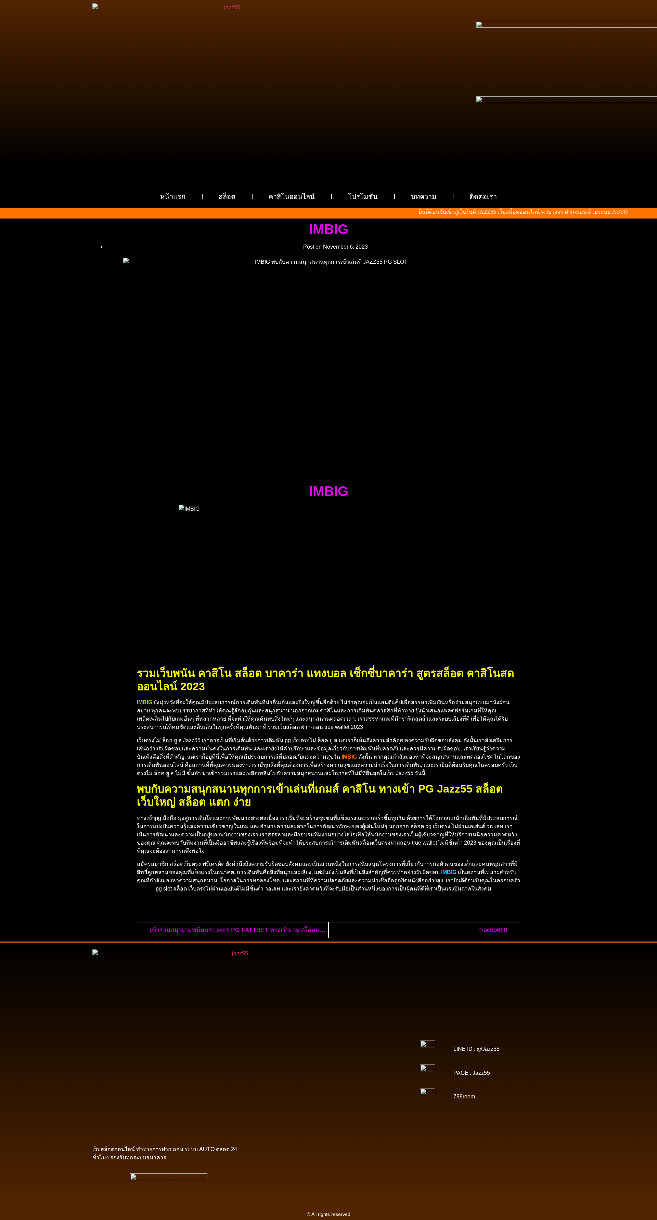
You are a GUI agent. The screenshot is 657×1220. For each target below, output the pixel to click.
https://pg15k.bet (273, 1039)
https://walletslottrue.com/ (286, 1116)
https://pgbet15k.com (328, 1044)
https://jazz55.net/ (380, 1078)
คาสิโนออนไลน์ (292, 196)
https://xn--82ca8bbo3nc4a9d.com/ (355, 1102)
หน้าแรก (172, 196)
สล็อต (227, 196)
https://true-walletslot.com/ (316, 1121)
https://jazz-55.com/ (296, 1092)
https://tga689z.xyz (370, 1030)
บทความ (423, 196)
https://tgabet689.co (376, 1111)
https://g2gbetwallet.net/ (290, 1102)
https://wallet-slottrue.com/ (343, 1116)
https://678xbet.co (323, 1063)
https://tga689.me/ (375, 1106)
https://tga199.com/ (325, 1073)
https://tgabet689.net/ (330, 1111)
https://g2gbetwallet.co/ (287, 1106)
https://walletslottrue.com (288, 1082)
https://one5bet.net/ (371, 1068)
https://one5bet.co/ (282, 1073)
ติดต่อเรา (483, 196)
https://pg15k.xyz (348, 1039)
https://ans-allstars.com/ (370, 1063)
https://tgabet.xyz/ (331, 1054)
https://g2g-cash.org (328, 1034)
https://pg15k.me (310, 1039)
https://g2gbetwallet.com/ (357, 1097)
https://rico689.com (284, 1034)
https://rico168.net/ (285, 1068)
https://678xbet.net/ (282, 1063)
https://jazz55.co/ (378, 1092)
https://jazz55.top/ (358, 1087)
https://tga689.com (333, 1106)
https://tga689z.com (287, 1030)
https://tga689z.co (329, 1030)
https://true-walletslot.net (284, 1078)
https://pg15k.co (385, 1039)
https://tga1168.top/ (329, 1058)
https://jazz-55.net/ (339, 1092)
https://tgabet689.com (282, 1111)
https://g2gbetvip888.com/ (301, 1097)
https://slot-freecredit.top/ (373, 1121)
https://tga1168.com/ (288, 1054)
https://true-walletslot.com (310, 1087)
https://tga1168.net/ (286, 1058)
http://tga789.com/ (371, 1054)
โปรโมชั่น (363, 196)
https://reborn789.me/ (335, 1078)
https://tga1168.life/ (371, 1058)
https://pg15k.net (286, 1044)
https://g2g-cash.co (372, 1034)
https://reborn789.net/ (370, 1073)
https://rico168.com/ (327, 1068)
